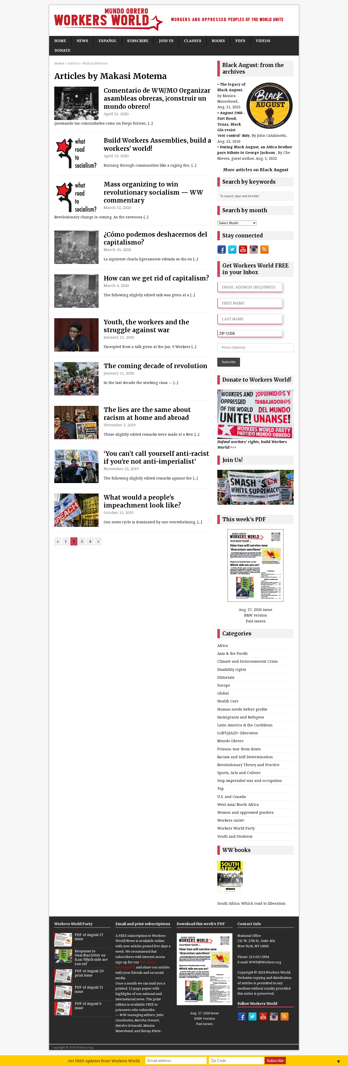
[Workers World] (174, 20)
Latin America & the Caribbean (245, 725)
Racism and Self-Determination (245, 756)
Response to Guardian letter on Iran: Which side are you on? (91, 957)
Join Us (166, 40)
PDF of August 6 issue (88, 1006)
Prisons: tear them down (239, 749)
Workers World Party (236, 828)
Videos (263, 40)
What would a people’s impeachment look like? (142, 501)
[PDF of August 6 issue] (63, 1012)
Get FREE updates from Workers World (104, 1060)
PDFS (240, 40)
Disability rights (231, 669)
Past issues (255, 621)
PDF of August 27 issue (89, 937)
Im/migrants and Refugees (240, 717)
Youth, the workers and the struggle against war (146, 326)
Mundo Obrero (230, 740)
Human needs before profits (242, 709)
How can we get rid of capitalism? (156, 278)
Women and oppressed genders (245, 812)
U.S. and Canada (231, 796)
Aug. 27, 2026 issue (255, 609)
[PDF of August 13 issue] (63, 996)
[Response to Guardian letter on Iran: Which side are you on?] (63, 960)
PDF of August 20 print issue (89, 973)
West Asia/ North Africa (238, 804)
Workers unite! (230, 820)
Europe (223, 685)
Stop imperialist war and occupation (249, 780)
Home (60, 40)
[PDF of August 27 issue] (63, 943)
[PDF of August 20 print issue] (63, 980)
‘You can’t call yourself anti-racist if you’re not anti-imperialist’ (156, 457)
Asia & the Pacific (232, 653)
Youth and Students (234, 836)
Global (223, 693)
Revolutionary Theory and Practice (248, 764)
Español (108, 40)
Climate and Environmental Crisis (247, 661)
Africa (222, 645)
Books (218, 40)
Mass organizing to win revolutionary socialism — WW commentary (153, 192)
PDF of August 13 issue (89, 989)
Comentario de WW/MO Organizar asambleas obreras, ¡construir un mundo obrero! (157, 98)
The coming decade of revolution (155, 366)
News (82, 40)
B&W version (255, 615)
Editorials (225, 677)
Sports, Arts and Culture (239, 772)
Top (220, 788)
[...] (150, 123)
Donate (63, 50)
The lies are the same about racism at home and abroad (147, 414)
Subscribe (138, 40)
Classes (192, 40)
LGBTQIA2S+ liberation (237, 732)
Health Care (227, 701)
